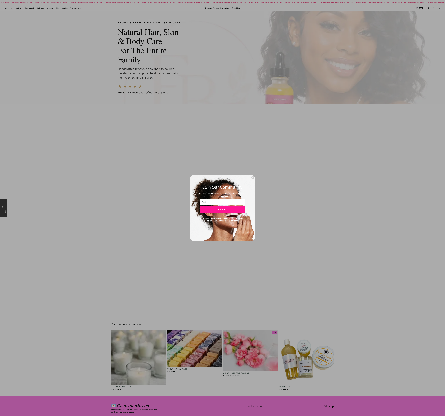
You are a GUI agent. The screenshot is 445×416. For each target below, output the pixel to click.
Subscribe (222, 209)
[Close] (252, 177)
